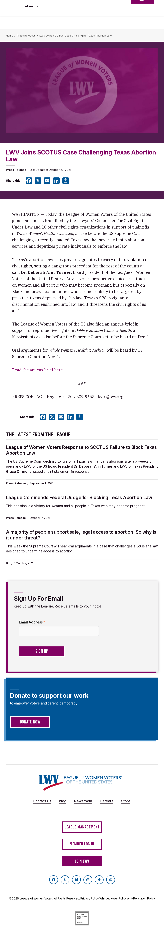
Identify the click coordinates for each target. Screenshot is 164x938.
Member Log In (82, 843)
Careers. (107, 801)
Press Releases (26, 35)
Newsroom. (83, 801)
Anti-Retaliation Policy (141, 898)
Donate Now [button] (30, 721)
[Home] (80, 783)
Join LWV (82, 861)
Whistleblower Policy (112, 898)
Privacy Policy (89, 898)
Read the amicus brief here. (38, 370)
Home (9, 35)
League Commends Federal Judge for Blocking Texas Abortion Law (79, 497)
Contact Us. (42, 801)
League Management (82, 826)
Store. (126, 801)
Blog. (63, 801)
